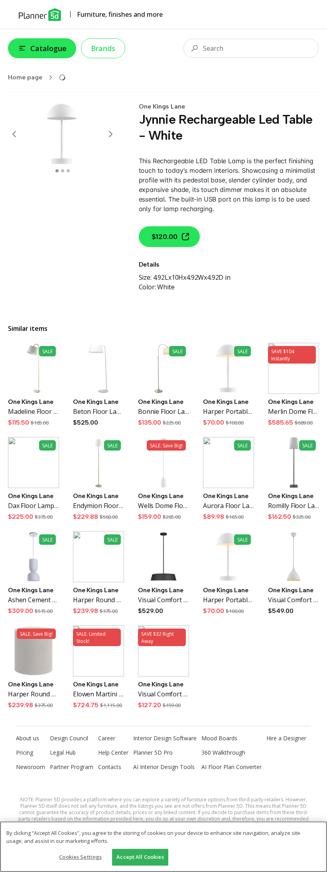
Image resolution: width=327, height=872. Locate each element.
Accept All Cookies (140, 856)
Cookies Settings (80, 856)
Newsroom (30, 767)
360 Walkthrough (223, 752)
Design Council (69, 738)
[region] (163, 846)
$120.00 (164, 236)
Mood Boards (219, 738)
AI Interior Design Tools (164, 767)
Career (106, 738)
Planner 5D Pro (153, 752)
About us (27, 738)
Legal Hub (63, 752)
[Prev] (14, 134)
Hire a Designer (286, 738)
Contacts (109, 767)
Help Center (113, 752)
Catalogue (48, 48)
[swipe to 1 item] (62, 170)
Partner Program (71, 767)
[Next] (110, 134)
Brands (103, 48)
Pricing (24, 752)
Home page (25, 77)
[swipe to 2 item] (68, 170)
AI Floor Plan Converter (231, 767)
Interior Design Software (165, 738)
